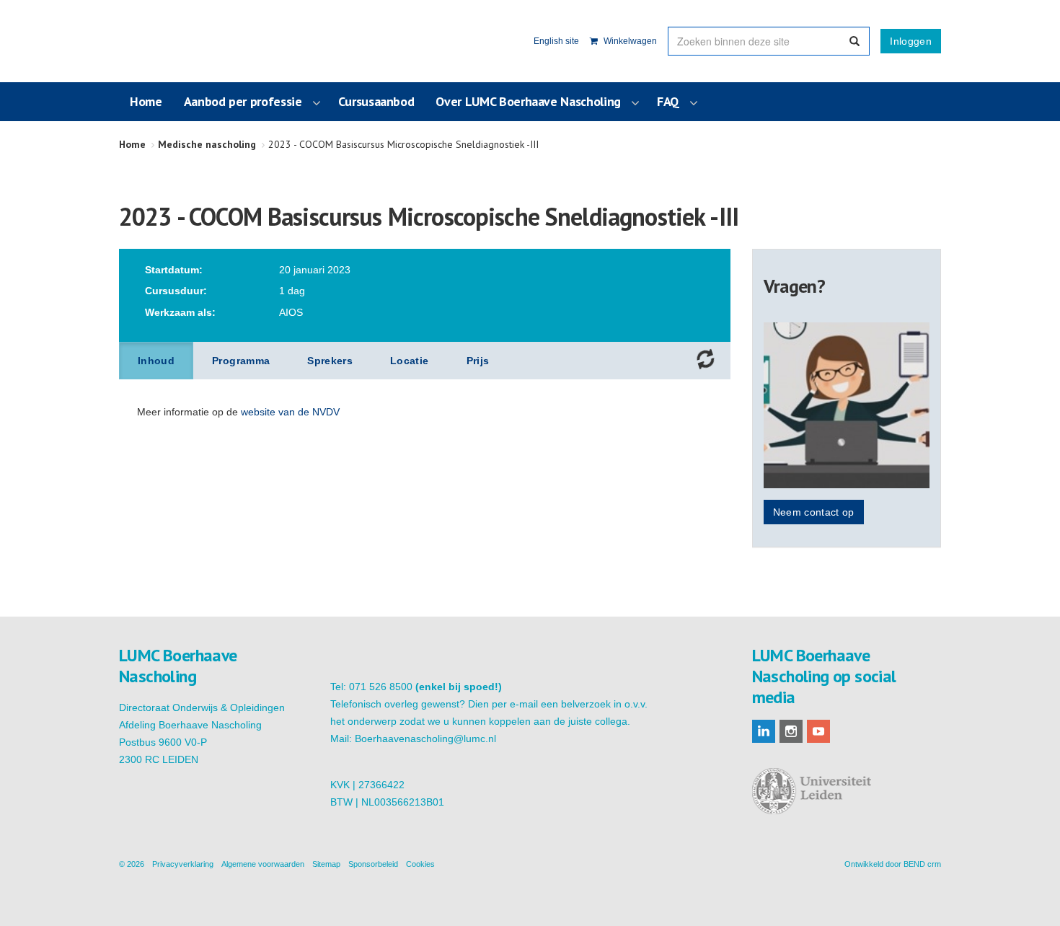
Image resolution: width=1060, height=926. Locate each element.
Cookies (420, 864)
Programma (241, 360)
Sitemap (326, 864)
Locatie (409, 360)
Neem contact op (813, 512)
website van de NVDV (290, 412)
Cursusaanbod (376, 101)
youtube (818, 731)
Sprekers (330, 360)
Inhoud (156, 360)
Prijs (478, 360)
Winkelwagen (629, 41)
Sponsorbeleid (373, 864)
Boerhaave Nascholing (190, 41)
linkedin (763, 731)
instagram (791, 731)
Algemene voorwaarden (262, 864)
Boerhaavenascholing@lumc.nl (425, 738)
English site (556, 41)
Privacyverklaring (182, 864)
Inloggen (911, 41)
